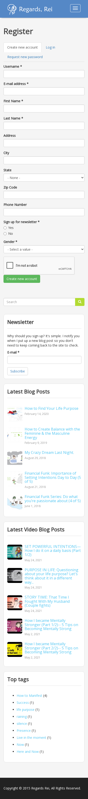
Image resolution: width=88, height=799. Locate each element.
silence (22, 723)
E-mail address (16, 83)
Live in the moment (31, 737)
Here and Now (28, 751)
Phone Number (15, 204)
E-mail (13, 352)
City (6, 153)
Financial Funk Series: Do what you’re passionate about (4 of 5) (53, 498)
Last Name (13, 118)
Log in (50, 47)
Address (10, 135)
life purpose (25, 709)
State (7, 170)
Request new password (25, 57)
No (10, 233)
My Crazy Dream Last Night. (49, 452)
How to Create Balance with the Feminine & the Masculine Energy (52, 433)
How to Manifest (29, 695)
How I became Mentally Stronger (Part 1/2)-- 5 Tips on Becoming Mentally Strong (51, 624)
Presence (24, 730)
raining (22, 716)
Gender (10, 241)
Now (20, 744)
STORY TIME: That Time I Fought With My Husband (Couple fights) (47, 601)
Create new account (24, 48)
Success (23, 702)
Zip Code (10, 187)
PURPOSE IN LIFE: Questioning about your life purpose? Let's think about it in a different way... (51, 576)
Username (13, 66)
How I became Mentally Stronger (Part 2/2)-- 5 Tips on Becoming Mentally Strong (51, 648)
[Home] (30, 9)
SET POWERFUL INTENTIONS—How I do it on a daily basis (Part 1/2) (53, 550)
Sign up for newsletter (22, 222)
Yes (11, 227)
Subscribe (17, 371)
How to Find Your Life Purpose (51, 408)
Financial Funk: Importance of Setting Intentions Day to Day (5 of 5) (53, 477)
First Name (13, 101)
